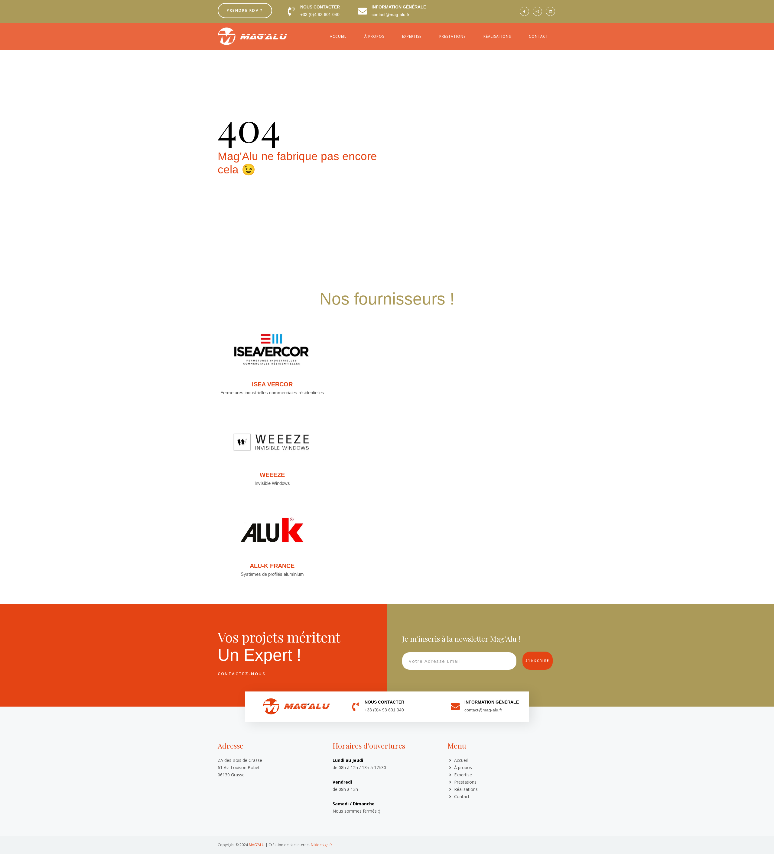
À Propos (374, 36)
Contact (538, 36)
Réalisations (497, 36)
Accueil (338, 36)
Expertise (411, 36)
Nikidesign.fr (321, 844)
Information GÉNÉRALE (399, 7)
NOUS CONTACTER (384, 702)
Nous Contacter (320, 7)
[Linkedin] (550, 11)
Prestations (452, 36)
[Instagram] (537, 11)
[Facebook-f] (524, 11)
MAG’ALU (257, 844)
